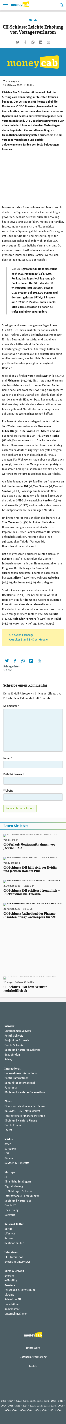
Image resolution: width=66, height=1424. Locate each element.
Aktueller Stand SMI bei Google (28, 639)
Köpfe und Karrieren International (25, 1092)
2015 (17, 1406)
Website (8, 790)
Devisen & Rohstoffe (16, 1163)
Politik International (16, 1078)
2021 (39, 1401)
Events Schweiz (13, 1045)
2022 (32, 1401)
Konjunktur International (19, 1083)
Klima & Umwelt (14, 1271)
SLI (5, 670)
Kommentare (12, 1309)
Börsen (8, 1158)
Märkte (33, 20)
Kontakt (33, 1366)
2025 (10, 1401)
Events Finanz (12, 1125)
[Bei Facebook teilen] (25, 42)
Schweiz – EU (12, 1299)
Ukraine (9, 1294)
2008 (7, 1410)
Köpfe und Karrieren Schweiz (22, 1050)
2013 (32, 1406)
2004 (37, 1410)
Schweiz (9, 1026)
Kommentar (11, 706)
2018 (60, 1401)
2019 (53, 1401)
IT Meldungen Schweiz (18, 1191)
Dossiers (9, 1285)
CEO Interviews (13, 1257)
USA (7, 1153)
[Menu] (5, 5)
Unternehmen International (20, 1073)
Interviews (11, 1252)
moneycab (13, 81)
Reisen (8, 1238)
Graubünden (12, 1054)
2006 (22, 1410)
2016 (10, 1406)
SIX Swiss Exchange (21, 635)
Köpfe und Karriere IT (17, 1200)
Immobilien (11, 1304)
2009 (60, 1406)
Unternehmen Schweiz (18, 1031)
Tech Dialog (11, 1210)
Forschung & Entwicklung (19, 1290)
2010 (53, 1406)
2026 (3, 1401)
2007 (14, 1410)
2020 (46, 1401)
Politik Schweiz (13, 1035)
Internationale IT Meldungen (21, 1196)
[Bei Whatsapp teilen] (33, 42)
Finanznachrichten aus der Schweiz (26, 1106)
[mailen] (48, 42)
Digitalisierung (13, 1186)
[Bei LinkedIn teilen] (40, 42)
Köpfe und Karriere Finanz (20, 1120)
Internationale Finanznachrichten (24, 1116)
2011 (46, 1406)
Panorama (10, 1087)
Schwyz (9, 1059)
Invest (8, 1130)
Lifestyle (9, 1233)
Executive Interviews (17, 1261)
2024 (18, 1401)
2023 (25, 1401)
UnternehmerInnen (15, 1313)
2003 (44, 1410)
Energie (9, 1275)
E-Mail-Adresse (13, 774)
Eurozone (10, 1148)
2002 (51, 1410)
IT (5, 1177)
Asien (7, 1144)
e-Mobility (10, 1280)
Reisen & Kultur (14, 1224)
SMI (10, 670)
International (12, 1068)
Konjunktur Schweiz (16, 1040)
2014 (25, 1406)
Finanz (8, 1101)
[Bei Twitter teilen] (17, 42)
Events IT (10, 1205)
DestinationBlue (14, 1243)
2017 (3, 1406)
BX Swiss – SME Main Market (22, 1111)
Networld (10, 1215)
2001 (59, 1410)
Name (7, 758)
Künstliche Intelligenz (17, 1181)
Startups (9, 1172)
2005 (29, 1410)
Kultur (8, 1229)
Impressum (33, 1347)
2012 (39, 1406)
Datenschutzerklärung (33, 1357)
